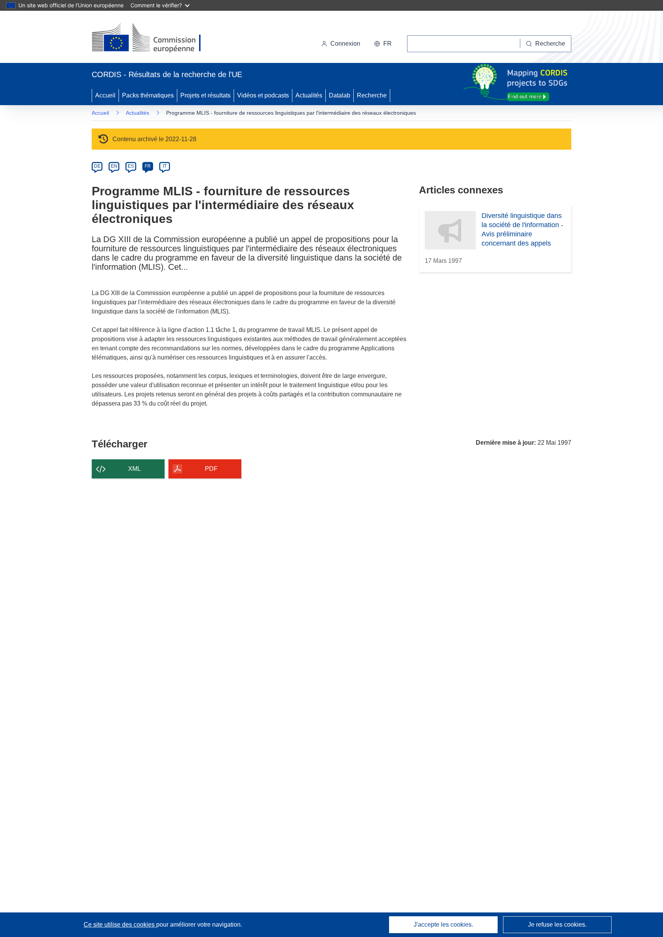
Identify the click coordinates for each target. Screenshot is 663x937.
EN (114, 166)
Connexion (345, 43)
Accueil (105, 95)
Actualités (308, 95)
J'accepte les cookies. (443, 924)
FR (148, 166)
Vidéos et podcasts (263, 95)
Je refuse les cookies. (557, 924)
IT (165, 166)
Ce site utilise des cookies (120, 924)
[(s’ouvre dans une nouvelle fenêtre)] (154, 38)
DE (97, 166)
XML (134, 468)
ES (131, 166)
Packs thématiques (148, 95)
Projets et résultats (205, 95)
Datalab (339, 95)
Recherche (372, 95)
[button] (383, 43)
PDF (211, 468)
